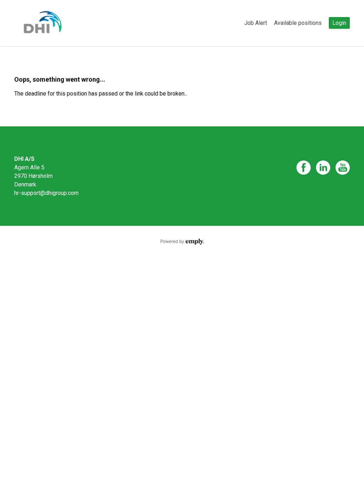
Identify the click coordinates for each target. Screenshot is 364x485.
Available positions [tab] (298, 23)
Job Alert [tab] (255, 23)
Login (339, 23)
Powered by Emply (182, 241)
